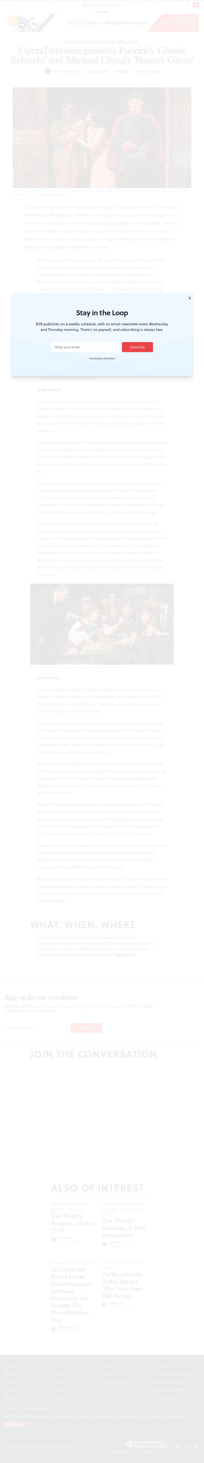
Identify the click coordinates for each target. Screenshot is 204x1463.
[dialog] (102, 731)
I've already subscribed (102, 358)
